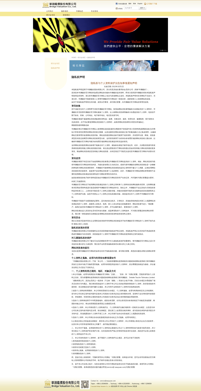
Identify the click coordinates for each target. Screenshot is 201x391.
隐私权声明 (91, 57)
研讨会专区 (81, 57)
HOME (74, 57)
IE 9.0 (120, 386)
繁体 (130, 3)
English (140, 3)
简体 (134, 3)
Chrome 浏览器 (132, 386)
